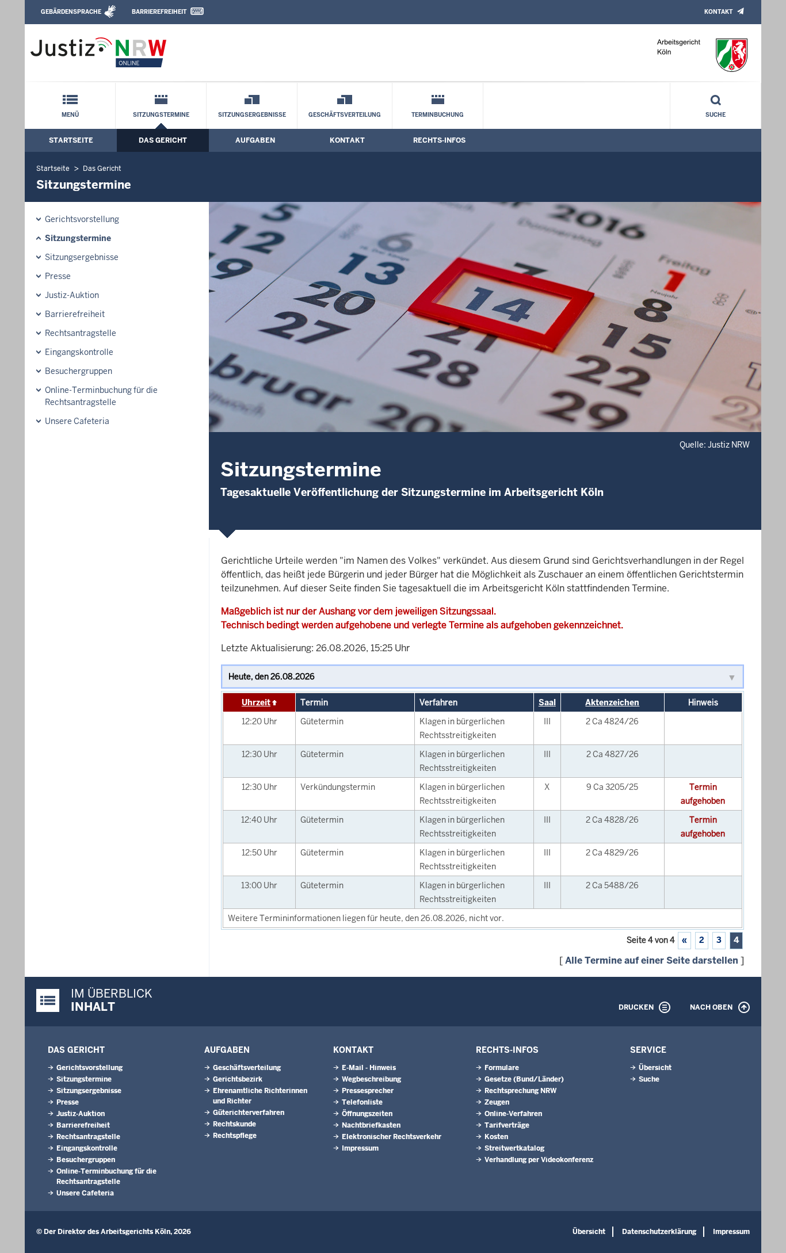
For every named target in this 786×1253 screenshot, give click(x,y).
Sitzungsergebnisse (252, 115)
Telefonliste (362, 1102)
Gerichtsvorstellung (82, 219)
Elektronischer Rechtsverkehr (391, 1136)
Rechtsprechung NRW (520, 1090)
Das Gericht (163, 140)
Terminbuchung (437, 115)
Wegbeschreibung (371, 1079)
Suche (715, 115)
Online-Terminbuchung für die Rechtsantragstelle (101, 396)
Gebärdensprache (71, 12)
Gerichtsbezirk (237, 1079)
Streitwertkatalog (514, 1148)
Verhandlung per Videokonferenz (538, 1159)
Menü (70, 115)
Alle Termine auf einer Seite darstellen (651, 960)
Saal (547, 702)
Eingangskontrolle (79, 352)
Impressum (360, 1148)
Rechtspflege (235, 1135)
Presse (58, 276)
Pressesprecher (368, 1090)
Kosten (496, 1136)
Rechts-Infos (439, 140)
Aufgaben (255, 140)
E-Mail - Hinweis (369, 1067)
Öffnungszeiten (367, 1113)
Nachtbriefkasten (371, 1125)
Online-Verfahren (513, 1113)
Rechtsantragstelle (80, 333)
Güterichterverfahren (248, 1112)
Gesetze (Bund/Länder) (524, 1079)
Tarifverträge (506, 1125)
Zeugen (496, 1102)
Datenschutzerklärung (659, 1231)
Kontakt (718, 12)
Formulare (501, 1067)
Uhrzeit (256, 702)
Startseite (71, 140)
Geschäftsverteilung (344, 115)
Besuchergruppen (78, 371)
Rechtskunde (234, 1124)
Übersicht (655, 1067)
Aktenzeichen (612, 702)
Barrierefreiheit (159, 12)
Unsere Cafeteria (77, 421)
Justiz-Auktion (72, 295)
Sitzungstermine (161, 115)
